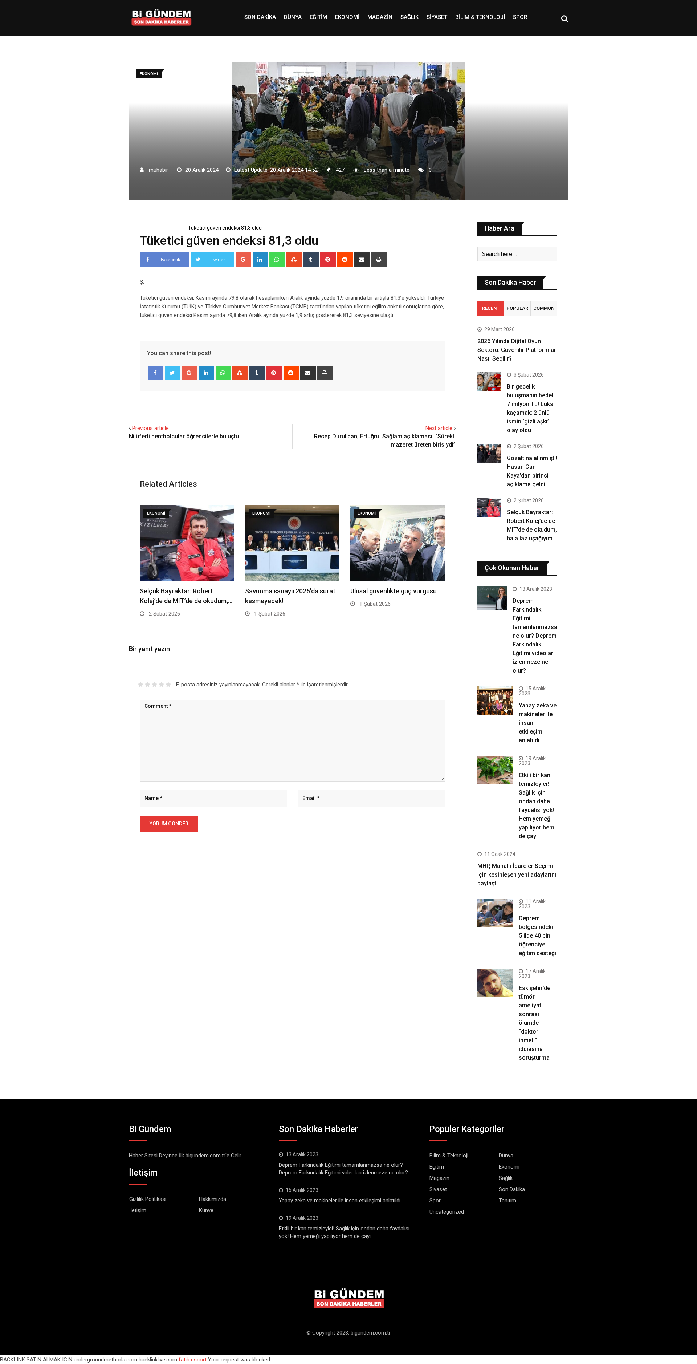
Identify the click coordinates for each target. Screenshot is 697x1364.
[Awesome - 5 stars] (168, 684)
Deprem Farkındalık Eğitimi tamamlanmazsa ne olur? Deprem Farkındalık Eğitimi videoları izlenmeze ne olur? (535, 635)
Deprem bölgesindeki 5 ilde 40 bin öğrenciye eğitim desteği (537, 936)
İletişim (137, 1210)
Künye (206, 1210)
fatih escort (193, 1359)
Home (151, 228)
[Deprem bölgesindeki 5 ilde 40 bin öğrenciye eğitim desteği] (495, 913)
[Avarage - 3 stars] (154, 684)
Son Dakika (260, 17)
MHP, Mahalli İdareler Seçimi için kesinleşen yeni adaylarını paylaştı (516, 874)
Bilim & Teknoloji (480, 17)
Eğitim (318, 17)
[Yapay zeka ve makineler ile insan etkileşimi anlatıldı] (495, 700)
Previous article (150, 428)
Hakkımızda (212, 1199)
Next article (438, 428)
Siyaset (437, 17)
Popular (517, 308)
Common (543, 308)
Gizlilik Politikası (147, 1199)
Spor (520, 17)
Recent (491, 308)
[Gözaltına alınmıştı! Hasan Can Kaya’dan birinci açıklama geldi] (489, 453)
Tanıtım (507, 1200)
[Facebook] (155, 373)
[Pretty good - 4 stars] (161, 684)
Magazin (379, 17)
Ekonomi (347, 17)
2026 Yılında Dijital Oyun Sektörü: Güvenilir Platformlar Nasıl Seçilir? (516, 350)
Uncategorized (446, 1212)
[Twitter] (172, 373)
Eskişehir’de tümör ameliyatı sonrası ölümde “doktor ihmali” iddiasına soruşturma (534, 1023)
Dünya (293, 17)
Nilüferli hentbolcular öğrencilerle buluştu (184, 436)
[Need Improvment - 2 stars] (147, 684)
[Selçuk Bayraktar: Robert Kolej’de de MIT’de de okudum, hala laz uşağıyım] (489, 507)
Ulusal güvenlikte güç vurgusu (393, 591)
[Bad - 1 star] (140, 684)
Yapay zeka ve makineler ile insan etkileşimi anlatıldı (339, 1200)
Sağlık (409, 17)
